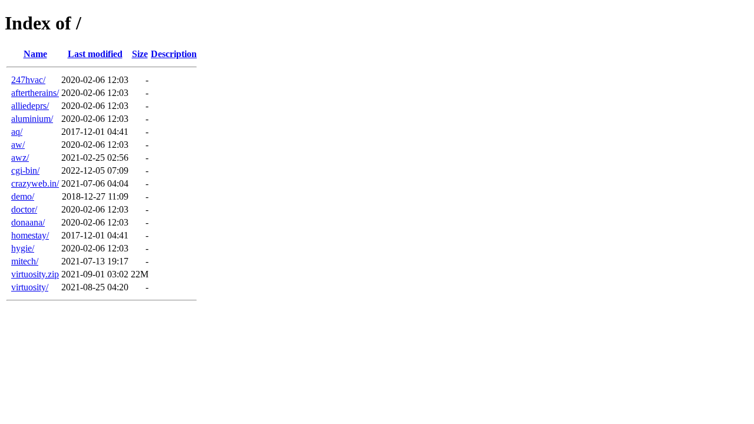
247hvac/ (28, 80)
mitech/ (24, 261)
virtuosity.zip (35, 274)
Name (35, 54)
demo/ (22, 196)
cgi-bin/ (25, 170)
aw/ (18, 145)
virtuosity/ (29, 287)
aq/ (16, 132)
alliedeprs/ (30, 106)
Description (174, 54)
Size (140, 54)
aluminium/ (32, 119)
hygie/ (22, 248)
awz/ (20, 158)
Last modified (95, 54)
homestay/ (30, 235)
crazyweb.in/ (35, 183)
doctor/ (24, 209)
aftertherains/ (35, 93)
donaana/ (28, 222)
